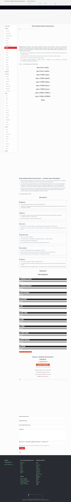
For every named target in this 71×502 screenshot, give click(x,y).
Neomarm (21, 471)
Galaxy (7, 146)
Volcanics (7, 143)
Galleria (7, 112)
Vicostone (38, 472)
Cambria (37, 466)
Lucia (7, 141)
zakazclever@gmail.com (31, 1)
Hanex (21, 468)
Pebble (7, 59)
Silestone (37, 470)
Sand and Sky (8, 33)
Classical (7, 79)
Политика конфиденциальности (43, 499)
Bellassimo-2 (8, 119)
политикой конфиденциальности (45, 445)
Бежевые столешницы (24, 483)
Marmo (7, 148)
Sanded (7, 52)
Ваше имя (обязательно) (24, 416)
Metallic (7, 57)
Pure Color (7, 31)
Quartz (7, 136)
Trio (6, 107)
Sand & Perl (8, 134)
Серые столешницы (23, 482)
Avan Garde (8, 91)
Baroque (7, 83)
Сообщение (21, 429)
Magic (7, 98)
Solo (6, 95)
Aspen (7, 55)
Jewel (7, 40)
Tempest (7, 67)
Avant (37, 463)
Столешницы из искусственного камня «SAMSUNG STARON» (38, 17)
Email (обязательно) (23, 420)
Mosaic (7, 62)
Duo (6, 100)
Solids (7, 50)
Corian (21, 465)
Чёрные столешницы (23, 479)
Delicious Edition (9, 35)
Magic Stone (22, 462)
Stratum (7, 124)
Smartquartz (38, 471)
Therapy (7, 110)
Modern (7, 76)
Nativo (7, 122)
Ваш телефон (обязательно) (24, 425)
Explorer (7, 43)
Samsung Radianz (39, 474)
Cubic (7, 105)
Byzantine (7, 88)
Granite (7, 139)
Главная (24, 17)
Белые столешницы (23, 478)
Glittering (7, 115)
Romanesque (8, 86)
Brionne (7, 117)
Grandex (21, 463)
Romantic (7, 81)
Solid (7, 129)
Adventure (8, 38)
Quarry (7, 64)
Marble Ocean (8, 45)
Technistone (38, 468)
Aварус (37, 462)
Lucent (7, 131)
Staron (21, 466)
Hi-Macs (21, 470)
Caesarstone (38, 465)
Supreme (7, 69)
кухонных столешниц (46, 185)
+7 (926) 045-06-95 (8, 462)
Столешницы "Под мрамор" (25, 481)
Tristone (21, 467)
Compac (37, 467)
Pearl (7, 103)
